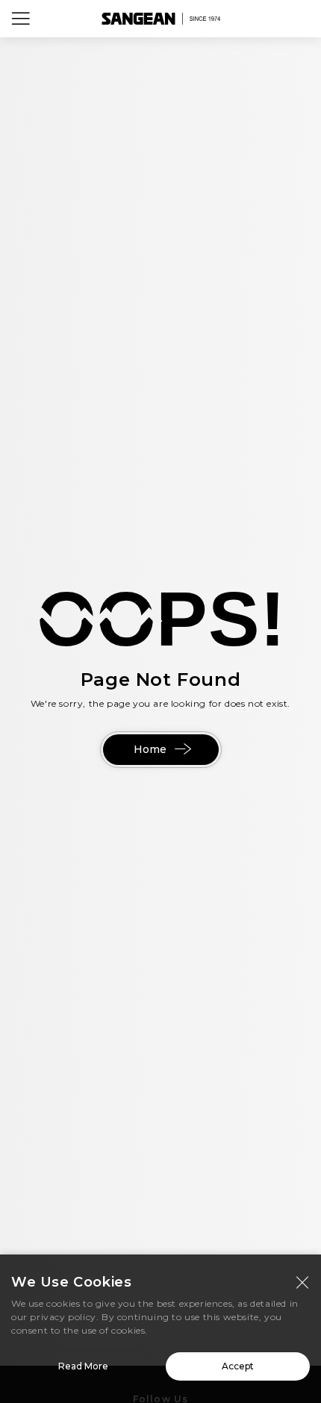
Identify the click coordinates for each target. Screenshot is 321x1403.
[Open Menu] (21, 18)
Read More (83, 1366)
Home (150, 749)
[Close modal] (302, 1282)
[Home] (160, 19)
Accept (238, 1366)
